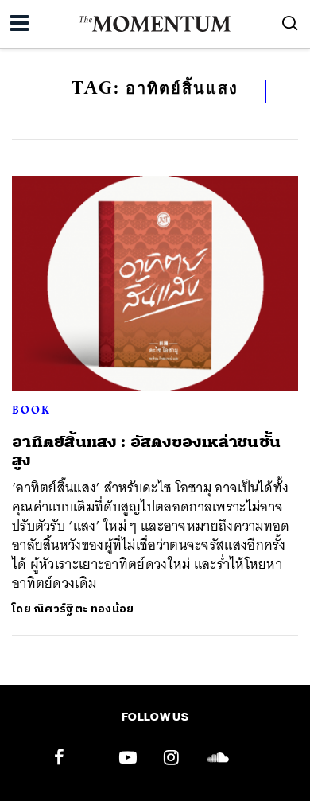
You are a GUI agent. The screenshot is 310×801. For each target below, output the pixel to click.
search (290, 23)
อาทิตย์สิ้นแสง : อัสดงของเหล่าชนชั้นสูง (146, 451)
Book (31, 409)
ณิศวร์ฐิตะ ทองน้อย (83, 609)
